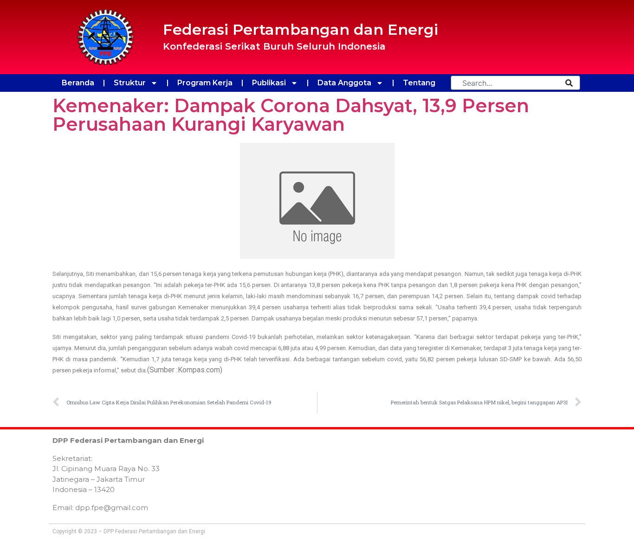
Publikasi (269, 82)
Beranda (78, 82)
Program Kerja (205, 82)
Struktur (130, 82)
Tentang (419, 82)
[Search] (569, 83)
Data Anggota (344, 82)
